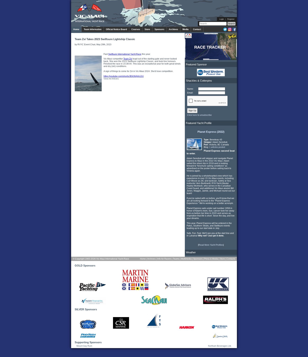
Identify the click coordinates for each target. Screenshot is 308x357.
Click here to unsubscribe (199, 115)
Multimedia (186, 259)
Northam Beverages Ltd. (220, 346)
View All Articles (111, 78)
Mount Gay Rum (84, 346)
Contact (197, 29)
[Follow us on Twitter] (225, 30)
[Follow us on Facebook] (234, 30)
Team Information (92, 29)
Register (231, 19)
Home (76, 29)
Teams (176, 259)
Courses (135, 29)
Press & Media (211, 259)
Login (221, 19)
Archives (173, 29)
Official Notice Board (116, 29)
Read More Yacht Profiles (211, 245)
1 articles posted (217, 147)
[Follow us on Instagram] (230, 30)
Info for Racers (164, 259)
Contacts (231, 259)
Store (147, 29)
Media (186, 29)
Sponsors (159, 29)
